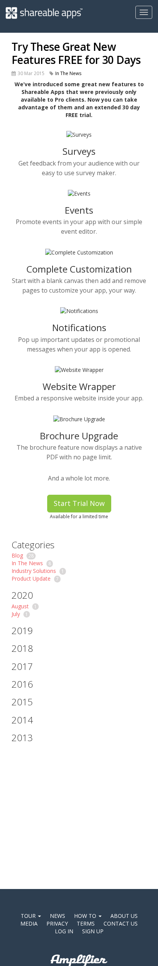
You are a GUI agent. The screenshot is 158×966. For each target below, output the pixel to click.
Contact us (121, 923)
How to (86, 915)
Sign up (93, 931)
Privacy (57, 923)
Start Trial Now (79, 503)
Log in (64, 931)
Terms (86, 923)
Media (29, 923)
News (57, 915)
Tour (29, 915)
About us (124, 915)
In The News (68, 73)
